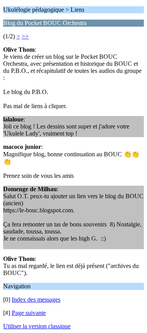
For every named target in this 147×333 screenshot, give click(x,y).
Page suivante (29, 312)
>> (25, 36)
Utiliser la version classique (37, 326)
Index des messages (36, 299)
